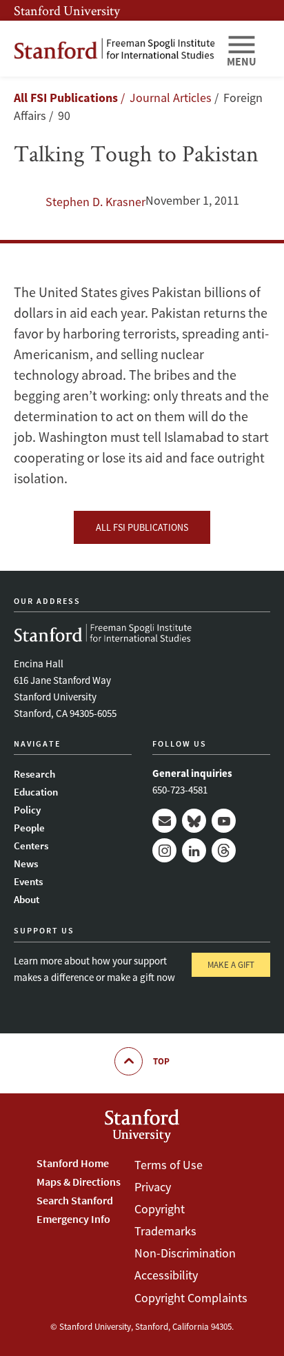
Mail (164, 821)
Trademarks (165, 1231)
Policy (27, 809)
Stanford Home (73, 1163)
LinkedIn (194, 850)
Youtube (224, 821)
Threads (224, 850)
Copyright (159, 1209)
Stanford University (67, 10)
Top (161, 1061)
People (29, 827)
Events (28, 881)
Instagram (164, 850)
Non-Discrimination (185, 1253)
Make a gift (230, 965)
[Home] (114, 48)
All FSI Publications (66, 97)
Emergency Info (73, 1219)
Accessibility (166, 1275)
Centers (31, 845)
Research (34, 773)
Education (36, 791)
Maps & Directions (79, 1181)
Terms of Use (168, 1165)
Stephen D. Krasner (95, 202)
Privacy (152, 1187)
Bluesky (194, 821)
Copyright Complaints (190, 1298)
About (26, 899)
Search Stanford (75, 1200)
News (26, 863)
